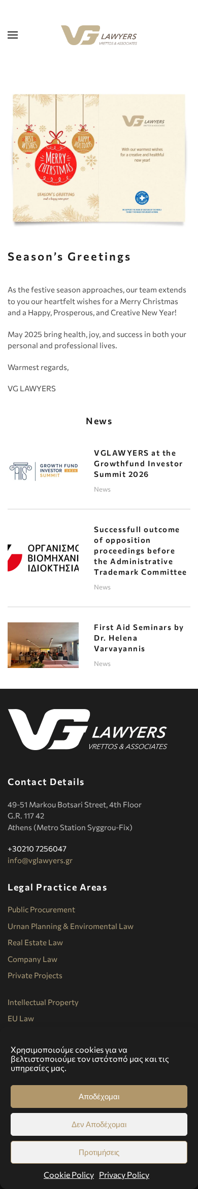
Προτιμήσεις (99, 1152)
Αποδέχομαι (99, 1096)
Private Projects (35, 975)
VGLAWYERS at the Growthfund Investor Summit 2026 (138, 463)
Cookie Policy (69, 1174)
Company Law (32, 958)
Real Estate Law (35, 942)
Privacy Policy (124, 1174)
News (102, 489)
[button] (13, 35)
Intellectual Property (43, 1002)
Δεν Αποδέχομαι (99, 1124)
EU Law (21, 1018)
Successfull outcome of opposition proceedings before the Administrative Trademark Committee (140, 550)
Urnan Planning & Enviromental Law (71, 926)
